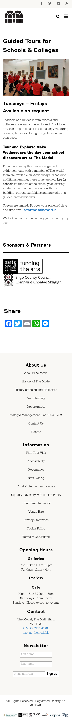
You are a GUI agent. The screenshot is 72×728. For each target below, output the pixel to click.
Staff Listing (36, 478)
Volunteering (36, 398)
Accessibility (36, 461)
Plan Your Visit (36, 453)
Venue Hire (36, 512)
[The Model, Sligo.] (14, 17)
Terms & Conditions (36, 537)
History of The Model (36, 382)
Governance (36, 470)
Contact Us (36, 424)
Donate (36, 432)
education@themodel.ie (40, 210)
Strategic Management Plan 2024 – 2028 (36, 415)
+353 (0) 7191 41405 (36, 628)
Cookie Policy (36, 529)
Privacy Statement (36, 520)
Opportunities (36, 407)
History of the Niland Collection (36, 390)
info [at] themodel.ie (36, 633)
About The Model (36, 373)
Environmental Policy (36, 503)
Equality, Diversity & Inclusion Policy (36, 495)
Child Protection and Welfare (36, 487)
